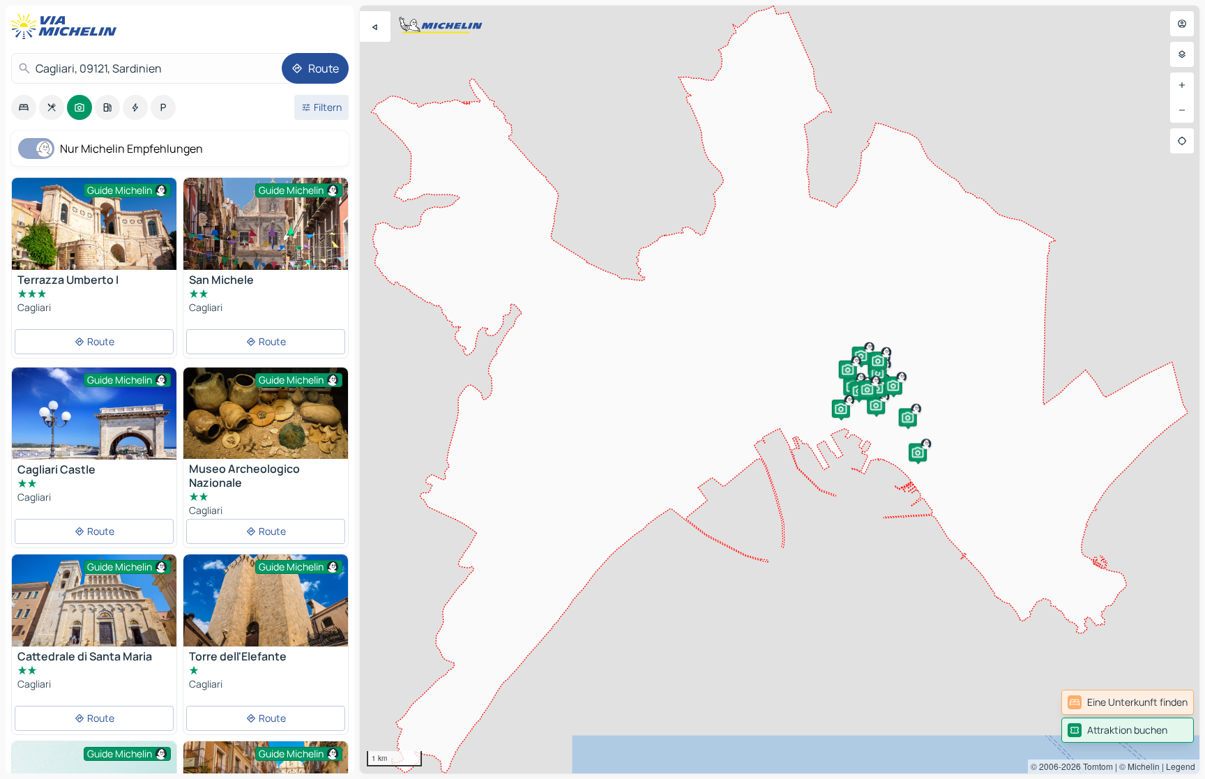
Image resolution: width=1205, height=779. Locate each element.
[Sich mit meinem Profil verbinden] (1182, 23)
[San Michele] (265, 224)
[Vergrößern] (1182, 85)
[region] (779, 389)
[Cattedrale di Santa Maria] (94, 609)
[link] (1127, 702)
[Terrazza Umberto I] (94, 232)
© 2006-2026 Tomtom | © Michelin (1095, 766)
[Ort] (1182, 140)
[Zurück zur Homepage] (67, 26)
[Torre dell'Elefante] (265, 600)
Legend (1180, 766)
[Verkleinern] (1182, 110)
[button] (876, 405)
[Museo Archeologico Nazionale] (265, 413)
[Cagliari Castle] (94, 414)
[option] (23, 107)
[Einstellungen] (1182, 54)
